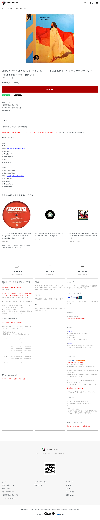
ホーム (3, 8)
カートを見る (70, 492)
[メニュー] (97, 3)
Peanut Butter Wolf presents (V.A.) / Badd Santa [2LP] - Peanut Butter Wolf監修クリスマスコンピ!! (83, 235)
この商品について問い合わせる (11, 108)
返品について (6, 102)
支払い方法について (8, 492)
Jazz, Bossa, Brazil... (21, 8)
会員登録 (68, 485)
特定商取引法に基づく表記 (10, 105)
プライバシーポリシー (9, 498)
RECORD (10, 8)
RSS (35, 485)
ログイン (68, 488)
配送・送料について (8, 485)
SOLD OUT (50, 89)
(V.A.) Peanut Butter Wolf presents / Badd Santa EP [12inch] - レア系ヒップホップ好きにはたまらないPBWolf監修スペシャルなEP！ (16, 235)
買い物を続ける (7, 111)
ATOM (40, 485)
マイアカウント (71, 482)
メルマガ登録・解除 (40, 482)
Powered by (40, 514)
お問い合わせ (70, 495)
